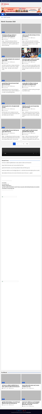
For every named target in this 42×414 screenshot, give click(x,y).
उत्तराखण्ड (3, 32)
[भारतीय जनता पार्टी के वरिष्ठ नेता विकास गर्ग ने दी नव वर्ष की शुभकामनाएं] (31, 29)
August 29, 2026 (6, 404)
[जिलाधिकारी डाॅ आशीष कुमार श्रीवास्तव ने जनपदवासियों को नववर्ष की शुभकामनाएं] (11, 29)
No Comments (5, 39)
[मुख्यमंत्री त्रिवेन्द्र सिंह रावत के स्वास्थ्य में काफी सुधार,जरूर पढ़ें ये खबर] (11, 77)
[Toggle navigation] (5, 14)
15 (23, 143)
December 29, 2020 (26, 133)
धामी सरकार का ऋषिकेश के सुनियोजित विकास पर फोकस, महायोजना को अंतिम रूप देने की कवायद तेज (16, 162)
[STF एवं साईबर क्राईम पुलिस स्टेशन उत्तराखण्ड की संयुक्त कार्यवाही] (11, 53)
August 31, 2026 (6, 388)
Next (27, 143)
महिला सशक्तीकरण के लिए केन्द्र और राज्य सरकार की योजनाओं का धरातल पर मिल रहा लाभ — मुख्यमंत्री (17, 173)
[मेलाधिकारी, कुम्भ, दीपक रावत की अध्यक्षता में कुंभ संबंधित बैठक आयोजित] (31, 100)
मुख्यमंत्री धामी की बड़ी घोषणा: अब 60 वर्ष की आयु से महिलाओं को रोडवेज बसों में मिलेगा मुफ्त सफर (16, 167)
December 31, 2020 (6, 37)
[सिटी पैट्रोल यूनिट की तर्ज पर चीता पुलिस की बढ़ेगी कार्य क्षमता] (11, 100)
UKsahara (13, 37)
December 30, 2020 (6, 86)
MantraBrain (29, 412)
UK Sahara (5, 4)
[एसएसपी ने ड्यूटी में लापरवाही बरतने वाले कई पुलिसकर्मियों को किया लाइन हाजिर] (31, 124)
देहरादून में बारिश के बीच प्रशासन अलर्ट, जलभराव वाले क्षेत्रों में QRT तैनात (12, 165)
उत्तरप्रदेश (23, 32)
